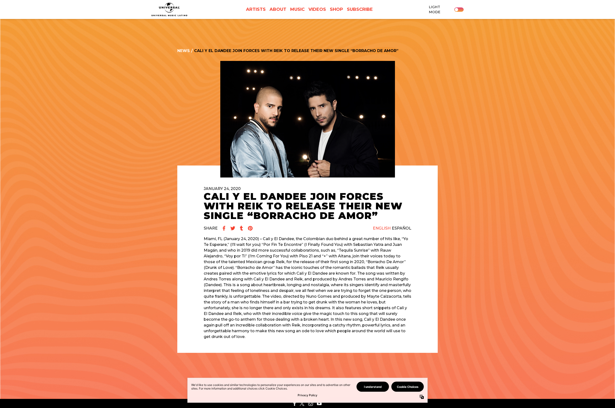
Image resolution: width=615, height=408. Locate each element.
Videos (317, 9)
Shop (336, 9)
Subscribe (360, 9)
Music (297, 9)
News (183, 50)
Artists (256, 9)
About (278, 9)
